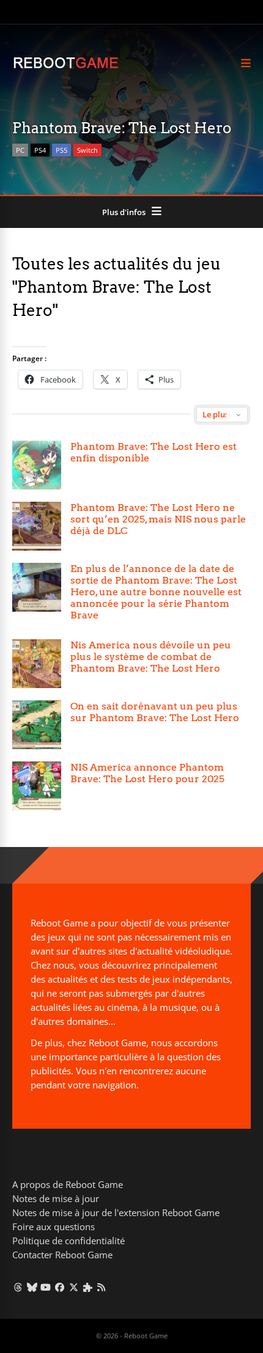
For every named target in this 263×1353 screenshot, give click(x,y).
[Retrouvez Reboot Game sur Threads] (18, 1287)
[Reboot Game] (65, 67)
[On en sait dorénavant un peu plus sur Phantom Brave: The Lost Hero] (36, 724)
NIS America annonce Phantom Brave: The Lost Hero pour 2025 (147, 773)
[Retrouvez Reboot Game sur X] (74, 1287)
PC (20, 150)
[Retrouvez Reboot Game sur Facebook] (59, 1287)
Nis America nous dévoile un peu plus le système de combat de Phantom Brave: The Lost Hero (150, 656)
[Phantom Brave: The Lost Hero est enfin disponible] (36, 465)
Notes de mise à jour (55, 1198)
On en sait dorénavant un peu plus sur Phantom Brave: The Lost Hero (154, 712)
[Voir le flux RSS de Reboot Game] (102, 1287)
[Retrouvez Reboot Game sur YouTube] (46, 1287)
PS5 (61, 150)
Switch (87, 150)
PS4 (40, 150)
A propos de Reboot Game (67, 1184)
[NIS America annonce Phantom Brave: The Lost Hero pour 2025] (36, 785)
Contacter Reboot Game (62, 1254)
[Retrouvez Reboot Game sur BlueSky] (32, 1287)
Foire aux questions (53, 1226)
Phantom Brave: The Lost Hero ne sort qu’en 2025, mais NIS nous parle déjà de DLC (158, 519)
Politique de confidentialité (68, 1240)
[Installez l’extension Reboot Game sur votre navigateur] (88, 1287)
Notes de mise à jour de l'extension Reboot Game (116, 1212)
